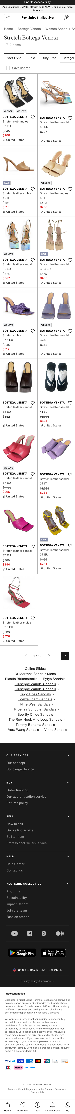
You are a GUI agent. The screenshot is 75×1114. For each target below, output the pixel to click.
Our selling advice (19, 830)
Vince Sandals (55, 729)
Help (10, 856)
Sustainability (16, 897)
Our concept (15, 762)
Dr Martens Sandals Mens (35, 673)
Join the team (16, 910)
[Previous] (26, 656)
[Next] (49, 656)
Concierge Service (20, 769)
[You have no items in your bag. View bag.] (67, 17)
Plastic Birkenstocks (21, 678)
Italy (42, 1092)
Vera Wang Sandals (23, 729)
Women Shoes (56, 28)
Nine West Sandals (35, 704)
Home (8, 28)
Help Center (15, 863)
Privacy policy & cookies (36, 981)
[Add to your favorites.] (32, 117)
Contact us (14, 870)
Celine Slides (35, 668)
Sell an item (15, 836)
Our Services (17, 755)
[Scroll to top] (65, 656)
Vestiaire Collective (24, 884)
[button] (67, 17)
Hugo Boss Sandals (35, 694)
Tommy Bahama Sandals (35, 724)
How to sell (14, 823)
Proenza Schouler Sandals (35, 709)
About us (13, 891)
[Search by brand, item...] (8, 17)
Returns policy (17, 802)
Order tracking (17, 790)
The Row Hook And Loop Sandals (35, 719)
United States (45, 1089)
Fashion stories (17, 916)
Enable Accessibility (37, 2)
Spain (34, 1092)
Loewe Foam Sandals (35, 699)
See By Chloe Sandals (35, 714)
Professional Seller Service (26, 843)
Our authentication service (26, 796)
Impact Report (17, 904)
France (11, 1089)
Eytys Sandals (54, 678)
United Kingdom (26, 1089)
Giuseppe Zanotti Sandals (35, 684)
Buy (9, 782)
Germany (59, 1089)
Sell (10, 816)
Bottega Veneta (29, 28)
